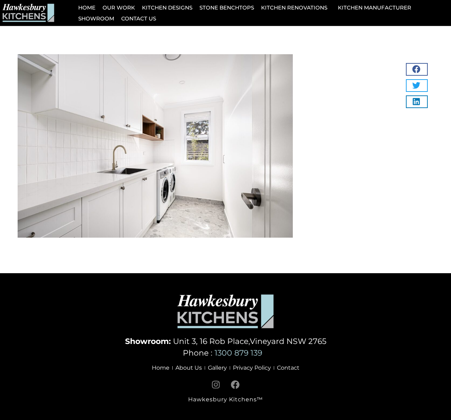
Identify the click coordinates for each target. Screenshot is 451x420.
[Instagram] (216, 384)
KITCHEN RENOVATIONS (294, 7)
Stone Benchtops (226, 7)
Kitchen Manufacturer (374, 7)
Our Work (119, 7)
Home (86, 7)
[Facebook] (235, 384)
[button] (296, 7)
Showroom (96, 18)
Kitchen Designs (167, 7)
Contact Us (138, 18)
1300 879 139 (241, 353)
